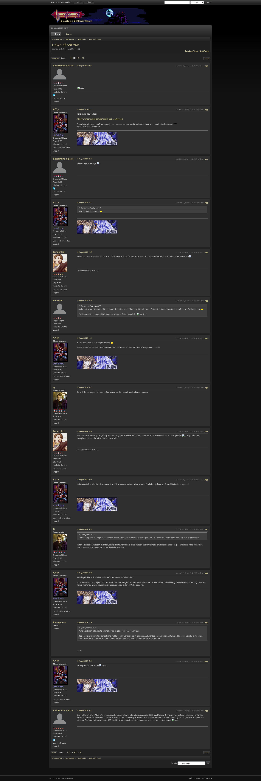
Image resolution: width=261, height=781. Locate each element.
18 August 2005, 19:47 (84, 710)
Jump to (174, 763)
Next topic (204, 51)
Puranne (57, 300)
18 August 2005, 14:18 (84, 301)
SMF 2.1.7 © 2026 (55, 778)
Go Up (54, 752)
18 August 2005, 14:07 (84, 252)
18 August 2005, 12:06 (84, 159)
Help (189, 778)
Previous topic (191, 51)
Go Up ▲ (209, 778)
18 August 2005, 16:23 (84, 529)
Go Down (55, 58)
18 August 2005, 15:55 (84, 480)
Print (207, 58)
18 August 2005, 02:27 (84, 109)
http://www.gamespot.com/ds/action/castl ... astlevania (100, 119)
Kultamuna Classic (63, 65)
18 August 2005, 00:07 (84, 66)
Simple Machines (67, 778)
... (81, 58)
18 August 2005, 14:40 (84, 338)
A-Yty (56, 109)
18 (83, 58)
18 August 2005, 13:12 (84, 202)
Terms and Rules (198, 778)
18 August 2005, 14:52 (84, 387)
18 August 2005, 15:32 (84, 431)
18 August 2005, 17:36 (84, 622)
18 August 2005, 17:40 (84, 661)
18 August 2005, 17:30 (84, 573)
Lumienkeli (59, 251)
